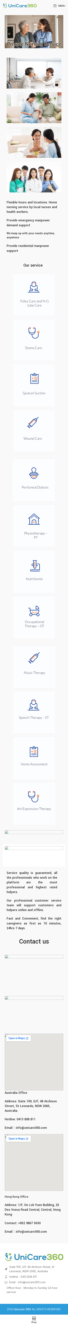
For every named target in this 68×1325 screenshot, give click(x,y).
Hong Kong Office (16, 1196)
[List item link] (34, 1277)
